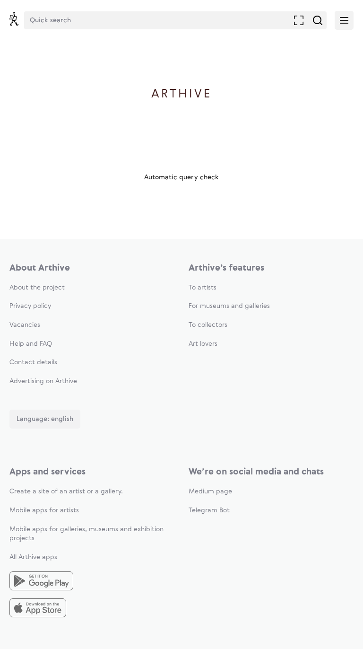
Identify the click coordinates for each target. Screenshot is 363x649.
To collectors (208, 325)
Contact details (33, 362)
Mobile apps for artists (44, 510)
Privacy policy (30, 306)
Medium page (210, 491)
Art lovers (203, 344)
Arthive (181, 94)
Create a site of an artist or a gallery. (66, 491)
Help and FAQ (30, 344)
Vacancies (24, 325)
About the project (37, 287)
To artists (202, 287)
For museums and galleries (229, 306)
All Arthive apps (33, 557)
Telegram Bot (209, 510)
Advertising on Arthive (43, 381)
